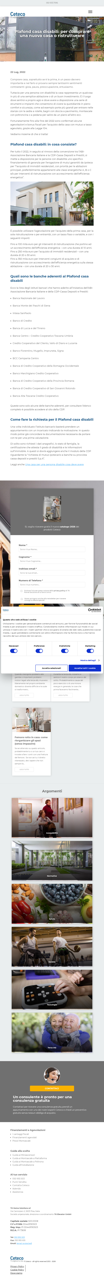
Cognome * (25, 557)
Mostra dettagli (88, 660)
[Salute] (52, 921)
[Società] (52, 964)
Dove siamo (16, 1273)
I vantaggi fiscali (20, 1134)
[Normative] (52, 878)
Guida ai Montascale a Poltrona (28, 1161)
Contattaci (52, 1088)
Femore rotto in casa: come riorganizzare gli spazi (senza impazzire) (31, 740)
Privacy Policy (17, 1266)
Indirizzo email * (28, 568)
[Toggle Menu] (90, 11)
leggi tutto (24, 695)
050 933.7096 (52, 3)
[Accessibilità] (52, 835)
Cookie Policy (17, 1270)
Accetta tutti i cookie (85, 668)
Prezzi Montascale (21, 1141)
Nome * (23, 545)
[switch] (39, 651)
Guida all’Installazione (23, 1165)
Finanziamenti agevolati (24, 1137)
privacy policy (59, 591)
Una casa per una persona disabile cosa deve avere (54, 464)
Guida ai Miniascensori (23, 1155)
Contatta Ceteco (20, 1185)
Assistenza (17, 1192)
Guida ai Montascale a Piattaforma (29, 1158)
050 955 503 (18, 1178)
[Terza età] (52, 1050)
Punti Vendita (19, 1182)
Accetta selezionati (51, 668)
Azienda (16, 1188)
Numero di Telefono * (31, 580)
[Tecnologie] (52, 1007)
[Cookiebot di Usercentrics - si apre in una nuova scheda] (90, 610)
